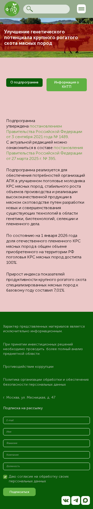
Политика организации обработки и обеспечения (46, 379)
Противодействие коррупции (28, 366)
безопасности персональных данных (34, 384)
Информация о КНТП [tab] (66, 84)
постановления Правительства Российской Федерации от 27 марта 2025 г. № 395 (44, 153)
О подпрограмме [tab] (24, 82)
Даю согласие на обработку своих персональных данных (39, 478)
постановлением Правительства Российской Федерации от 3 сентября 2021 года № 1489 (44, 131)
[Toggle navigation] (81, 8)
